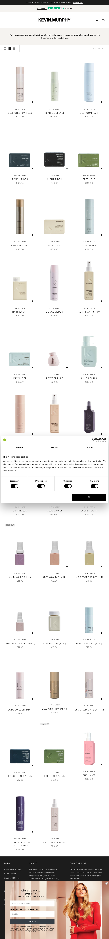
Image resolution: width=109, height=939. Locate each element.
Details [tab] (54, 447)
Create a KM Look (12, 878)
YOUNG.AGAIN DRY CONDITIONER (19, 844)
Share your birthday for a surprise (24, 909)
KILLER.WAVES (54, 511)
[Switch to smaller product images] (10, 48)
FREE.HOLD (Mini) (54, 776)
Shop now (78, 3)
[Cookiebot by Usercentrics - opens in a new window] (94, 440)
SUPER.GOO (54, 245)
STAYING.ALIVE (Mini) (54, 577)
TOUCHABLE (89, 245)
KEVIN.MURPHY (20, 109)
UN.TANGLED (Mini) (20, 577)
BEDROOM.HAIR (89, 113)
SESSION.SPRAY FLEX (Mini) (89, 710)
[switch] (41, 486)
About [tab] (90, 447)
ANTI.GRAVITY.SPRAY (54, 842)
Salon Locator (10, 874)
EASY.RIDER (19, 378)
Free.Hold (89, 179)
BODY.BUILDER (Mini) (20, 710)
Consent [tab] (19, 447)
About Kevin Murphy (12, 869)
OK (89, 497)
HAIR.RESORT (20, 312)
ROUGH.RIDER (20, 179)
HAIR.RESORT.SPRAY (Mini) (89, 577)
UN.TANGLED (20, 511)
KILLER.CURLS (89, 378)
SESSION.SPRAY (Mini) (54, 709)
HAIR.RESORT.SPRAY (88, 312)
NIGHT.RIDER (54, 179)
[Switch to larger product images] (5, 48)
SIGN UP (32, 922)
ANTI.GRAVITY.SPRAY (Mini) (20, 643)
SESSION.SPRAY (20, 245)
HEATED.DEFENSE (54, 113)
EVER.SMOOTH (89, 511)
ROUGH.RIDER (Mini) (20, 776)
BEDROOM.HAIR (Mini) (89, 643)
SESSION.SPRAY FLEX (20, 113)
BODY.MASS (89, 775)
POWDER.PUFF (54, 378)
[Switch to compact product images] (14, 48)
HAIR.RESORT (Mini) (54, 643)
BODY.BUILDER (54, 312)
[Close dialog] (106, 883)
